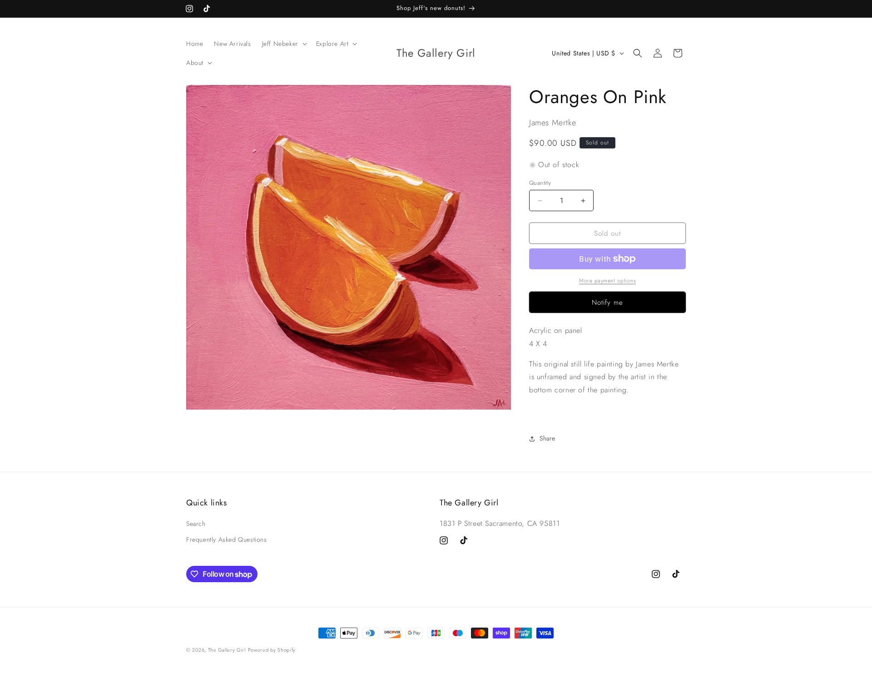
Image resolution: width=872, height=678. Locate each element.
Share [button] (547, 438)
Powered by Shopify (272, 649)
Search (196, 523)
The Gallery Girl (227, 649)
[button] (284, 43)
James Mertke (552, 123)
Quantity (540, 182)
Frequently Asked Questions (226, 539)
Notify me (607, 302)
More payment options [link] (607, 281)
